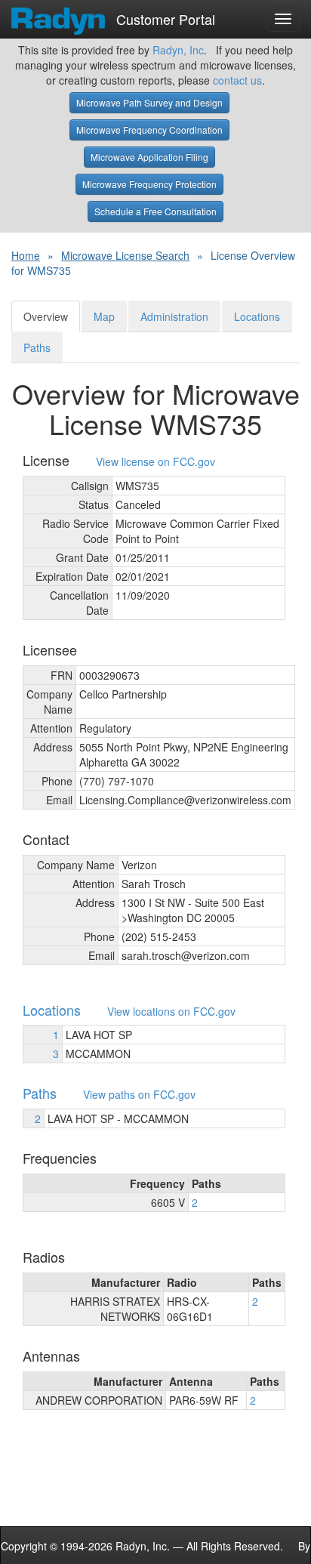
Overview (45, 316)
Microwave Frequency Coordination (149, 129)
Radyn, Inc (178, 49)
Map (104, 316)
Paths (37, 347)
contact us (237, 80)
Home (25, 255)
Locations (257, 316)
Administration (174, 316)
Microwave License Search (125, 255)
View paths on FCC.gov (139, 1094)
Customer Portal (163, 16)
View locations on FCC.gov (171, 1011)
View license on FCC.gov (155, 461)
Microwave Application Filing (149, 156)
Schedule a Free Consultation (155, 211)
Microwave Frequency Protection (149, 183)
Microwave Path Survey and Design (149, 102)
